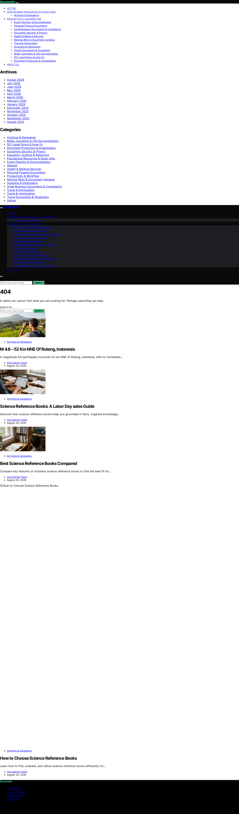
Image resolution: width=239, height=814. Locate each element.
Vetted (11, 8)
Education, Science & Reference (28, 155)
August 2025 (15, 122)
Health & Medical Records (28, 36)
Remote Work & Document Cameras (34, 39)
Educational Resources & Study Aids (31, 12)
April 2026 (14, 94)
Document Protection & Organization (35, 60)
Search (39, 282)
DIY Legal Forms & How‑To (29, 57)
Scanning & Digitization (27, 46)
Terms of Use (15, 795)
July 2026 (13, 83)
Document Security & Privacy (30, 32)
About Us (13, 64)
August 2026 (15, 79)
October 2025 (16, 115)
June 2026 (14, 86)
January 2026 (16, 104)
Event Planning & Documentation (32, 22)
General (12, 165)
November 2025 (18, 111)
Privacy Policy (16, 792)
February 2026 (16, 101)
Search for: (6, 279)
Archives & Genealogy (26, 15)
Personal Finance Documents (30, 25)
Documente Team (17, 362)
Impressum (14, 788)
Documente (7, 2)
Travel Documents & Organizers (32, 50)
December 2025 (18, 108)
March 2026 (15, 97)
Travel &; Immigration (21, 193)
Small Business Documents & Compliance (37, 29)
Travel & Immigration (25, 43)
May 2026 (13, 90)
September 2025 (18, 118)
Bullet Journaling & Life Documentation (36, 53)
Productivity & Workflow (24, 19)
